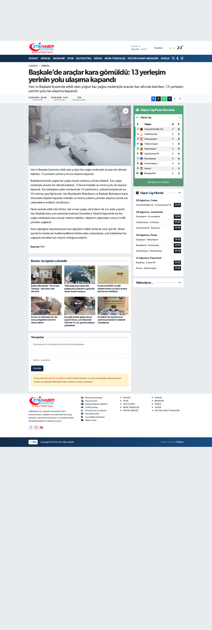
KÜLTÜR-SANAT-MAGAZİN (143, 58)
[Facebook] (31, 427)
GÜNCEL (46, 58)
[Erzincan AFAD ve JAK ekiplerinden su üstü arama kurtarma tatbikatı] (113, 274)
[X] (36, 427)
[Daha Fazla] (169, 98)
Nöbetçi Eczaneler (93, 398)
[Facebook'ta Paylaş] (153, 98)
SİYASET (33, 58)
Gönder (37, 368)
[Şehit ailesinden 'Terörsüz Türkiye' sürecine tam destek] (46, 274)
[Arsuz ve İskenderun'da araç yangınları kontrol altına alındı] (46, 306)
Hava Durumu (91, 401)
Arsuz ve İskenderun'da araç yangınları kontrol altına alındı (44, 320)
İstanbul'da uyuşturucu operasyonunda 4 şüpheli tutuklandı (111, 320)
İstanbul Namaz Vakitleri (96, 404)
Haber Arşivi (90, 420)
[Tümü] (179, 282)
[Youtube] (41, 427)
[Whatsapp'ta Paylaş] (163, 98)
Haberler (33, 66)
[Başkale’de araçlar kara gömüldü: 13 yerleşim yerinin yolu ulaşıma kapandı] (80, 136)
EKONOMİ (59, 58)
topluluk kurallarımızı (57, 378)
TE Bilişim (179, 442)
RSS (34, 442)
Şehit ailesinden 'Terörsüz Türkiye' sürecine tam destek (45, 288)
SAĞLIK (165, 58)
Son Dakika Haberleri (95, 417)
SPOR (70, 58)
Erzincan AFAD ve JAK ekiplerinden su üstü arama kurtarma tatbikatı (112, 288)
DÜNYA (98, 58)
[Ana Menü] (182, 58)
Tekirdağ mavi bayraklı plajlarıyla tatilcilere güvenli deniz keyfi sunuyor (79, 288)
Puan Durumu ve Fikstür (96, 410)
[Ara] (173, 58)
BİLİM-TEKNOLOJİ (115, 58)
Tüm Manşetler (92, 414)
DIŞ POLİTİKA (83, 58)
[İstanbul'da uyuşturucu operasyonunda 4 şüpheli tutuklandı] (113, 306)
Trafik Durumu (91, 407)
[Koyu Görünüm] (177, 58)
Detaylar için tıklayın (158, 182)
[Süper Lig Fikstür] (179, 193)
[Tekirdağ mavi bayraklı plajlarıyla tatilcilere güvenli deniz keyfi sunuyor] (79, 274)
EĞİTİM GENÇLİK (130, 410)
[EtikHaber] (42, 48)
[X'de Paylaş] (158, 98)
